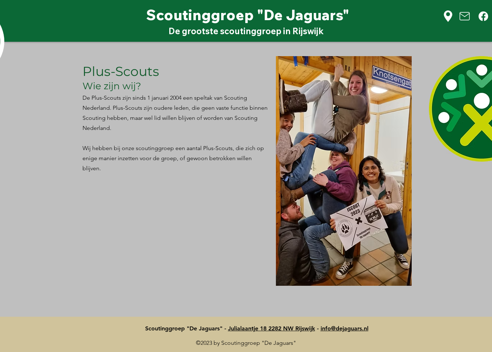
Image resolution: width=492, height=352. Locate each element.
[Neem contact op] (466, 16)
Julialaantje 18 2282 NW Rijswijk (271, 328)
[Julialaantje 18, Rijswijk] (449, 16)
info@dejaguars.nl (344, 328)
